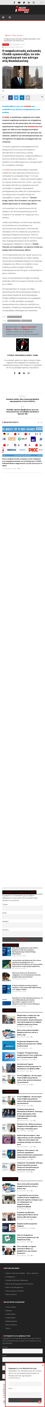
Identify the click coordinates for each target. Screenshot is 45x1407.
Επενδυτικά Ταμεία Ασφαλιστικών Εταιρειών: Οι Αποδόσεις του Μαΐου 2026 (29, 1066)
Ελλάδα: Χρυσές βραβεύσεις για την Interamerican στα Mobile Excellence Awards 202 (22, 411)
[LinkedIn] (28, 2)
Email (4, 913)
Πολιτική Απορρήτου (14, 1287)
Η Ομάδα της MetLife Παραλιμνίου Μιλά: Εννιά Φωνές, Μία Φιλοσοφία (27, 1214)
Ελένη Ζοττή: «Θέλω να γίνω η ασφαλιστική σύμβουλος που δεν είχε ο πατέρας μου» (29, 1126)
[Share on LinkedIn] (22, 97)
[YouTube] (19, 2)
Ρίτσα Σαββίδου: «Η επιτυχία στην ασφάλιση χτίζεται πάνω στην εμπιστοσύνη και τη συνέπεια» (29, 1078)
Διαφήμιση (10, 1277)
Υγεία (8, 1328)
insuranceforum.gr (14, 317)
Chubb (6, 117)
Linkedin (28, 106)
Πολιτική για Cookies (15, 1291)
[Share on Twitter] (16, 97)
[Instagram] (33, 2)
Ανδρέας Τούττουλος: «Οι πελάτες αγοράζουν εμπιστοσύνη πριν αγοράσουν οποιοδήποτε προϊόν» (30, 1153)
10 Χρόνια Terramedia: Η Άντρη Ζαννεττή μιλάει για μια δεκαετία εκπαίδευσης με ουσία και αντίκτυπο (29, 1166)
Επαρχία (5, 921)
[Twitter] (24, 2)
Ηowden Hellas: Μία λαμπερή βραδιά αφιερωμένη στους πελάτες (22, 399)
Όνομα (5, 904)
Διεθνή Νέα (10, 1314)
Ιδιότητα (5, 930)
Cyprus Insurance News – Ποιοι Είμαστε (22, 1273)
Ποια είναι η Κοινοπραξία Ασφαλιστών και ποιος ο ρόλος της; (28, 1032)
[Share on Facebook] (10, 97)
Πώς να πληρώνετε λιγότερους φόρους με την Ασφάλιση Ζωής (28, 1237)
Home (9, 35)
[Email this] (28, 97)
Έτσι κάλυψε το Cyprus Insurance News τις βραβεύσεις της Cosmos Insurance (27, 1249)
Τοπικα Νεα (11, 1307)
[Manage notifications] (39, 1402)
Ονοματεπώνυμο (14, 1378)
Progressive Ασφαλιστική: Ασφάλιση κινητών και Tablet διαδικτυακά (29, 1043)
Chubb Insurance (14, 321)
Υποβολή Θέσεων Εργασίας (17, 1280)
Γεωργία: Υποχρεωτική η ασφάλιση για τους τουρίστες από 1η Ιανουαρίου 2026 (29, 1055)
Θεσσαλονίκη (32, 126)
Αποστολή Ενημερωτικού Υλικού (19, 1284)
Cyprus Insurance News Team (13, 47)
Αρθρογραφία (11, 1321)
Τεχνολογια (11, 1318)
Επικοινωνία (11, 1294)
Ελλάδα (19, 35)
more (42, 97)
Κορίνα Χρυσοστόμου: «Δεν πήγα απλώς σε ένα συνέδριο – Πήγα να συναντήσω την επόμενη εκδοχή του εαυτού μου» (29, 1139)
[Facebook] (14, 2)
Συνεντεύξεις (11, 1325)
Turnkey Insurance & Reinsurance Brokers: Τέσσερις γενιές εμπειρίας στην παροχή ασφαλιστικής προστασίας (30, 1113)
